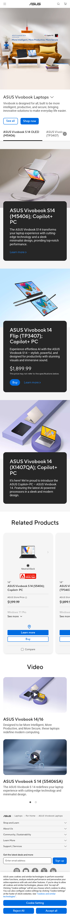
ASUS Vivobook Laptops (51, 816)
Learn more (28, 632)
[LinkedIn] (53, 871)
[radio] (28, 565)
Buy (28, 639)
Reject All (18, 910)
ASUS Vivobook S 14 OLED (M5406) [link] (21, 134)
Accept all (51, 910)
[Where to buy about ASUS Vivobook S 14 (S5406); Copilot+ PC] (28, 626)
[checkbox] (28, 649)
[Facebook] (35, 871)
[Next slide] (65, 134)
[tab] (30, 802)
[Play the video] (35, 695)
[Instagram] (17, 871)
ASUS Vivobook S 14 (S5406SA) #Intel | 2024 (33, 781)
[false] (30, 121)
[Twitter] (44, 871)
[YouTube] (26, 871)
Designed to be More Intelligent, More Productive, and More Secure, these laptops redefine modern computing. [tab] (31, 728)
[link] (35, 4)
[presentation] (29, 627)
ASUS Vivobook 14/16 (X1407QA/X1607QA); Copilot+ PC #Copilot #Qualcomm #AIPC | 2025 (34, 719)
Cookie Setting (35, 903)
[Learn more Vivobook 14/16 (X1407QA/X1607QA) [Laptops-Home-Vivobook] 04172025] (35, 88)
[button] (4, 3)
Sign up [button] (59, 860)
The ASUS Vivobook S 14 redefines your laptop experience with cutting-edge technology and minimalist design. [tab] (33, 790)
